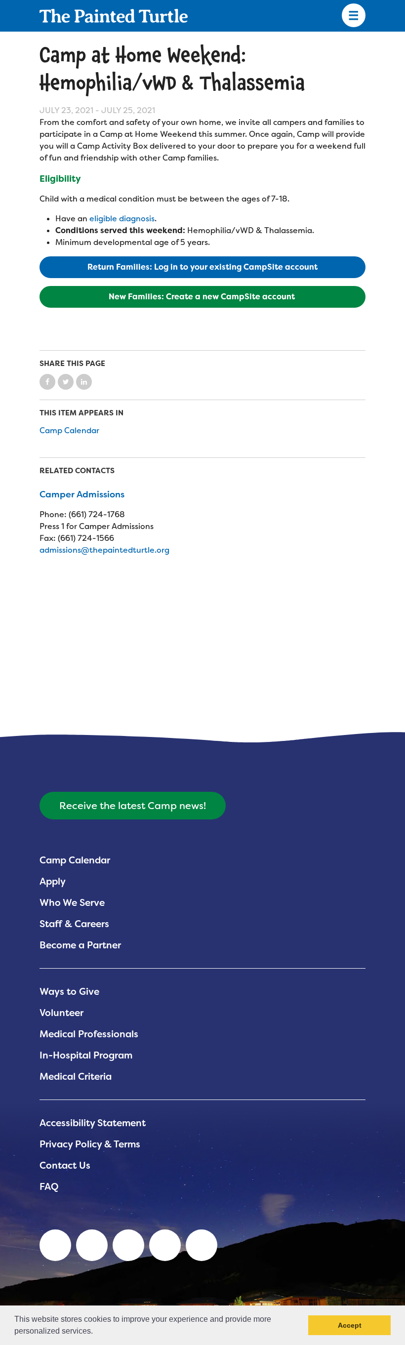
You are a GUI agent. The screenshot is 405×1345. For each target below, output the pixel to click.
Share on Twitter (66, 382)
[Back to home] (114, 16)
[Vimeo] (165, 1245)
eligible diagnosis (122, 218)
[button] (96, 1332)
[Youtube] (92, 1245)
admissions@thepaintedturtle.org (104, 550)
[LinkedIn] (55, 1245)
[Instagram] (201, 1245)
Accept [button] (350, 1325)
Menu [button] (353, 16)
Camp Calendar (69, 430)
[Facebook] (128, 1245)
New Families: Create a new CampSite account (203, 296)
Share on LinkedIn (84, 382)
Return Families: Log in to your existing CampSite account (202, 267)
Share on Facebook (47, 382)
